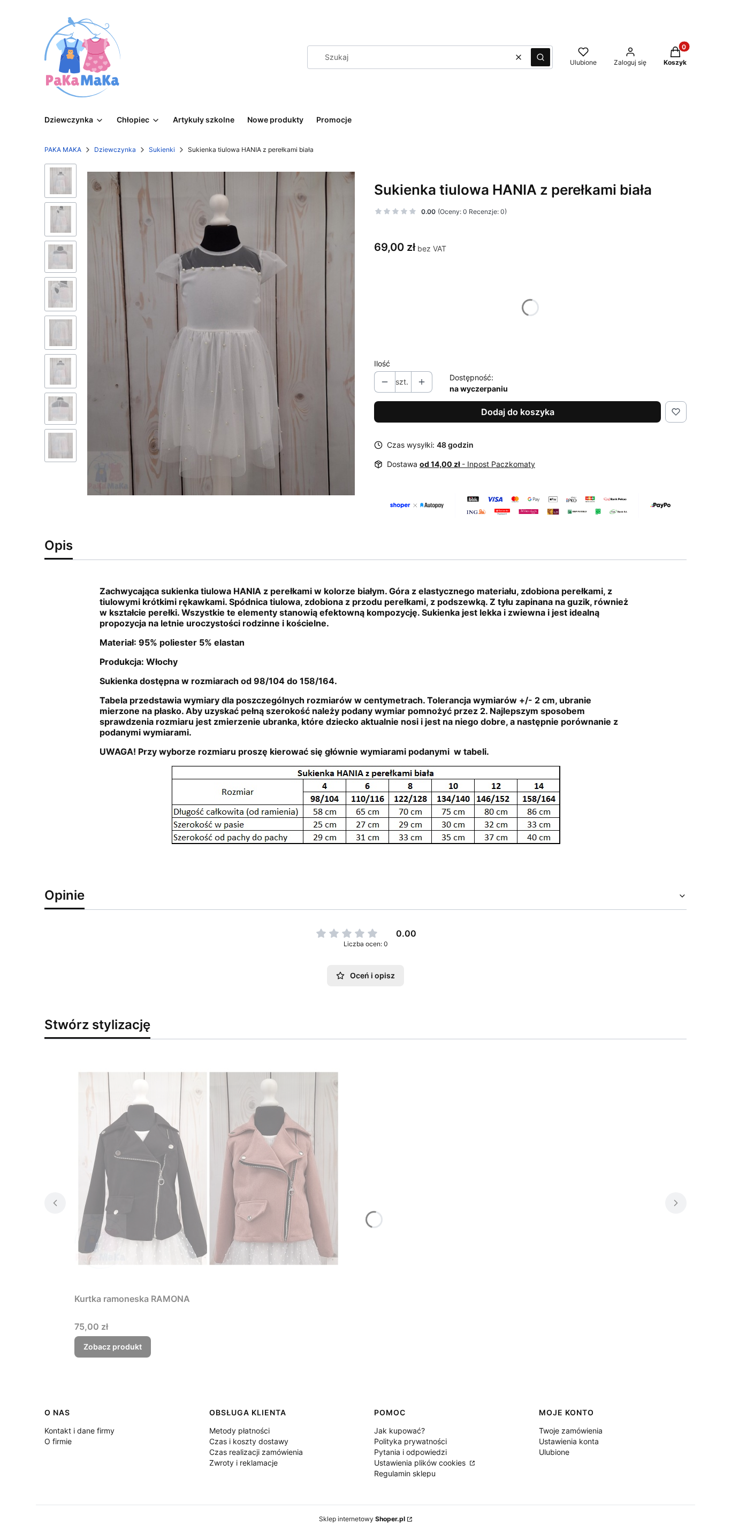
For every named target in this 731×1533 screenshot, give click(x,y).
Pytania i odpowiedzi (410, 1452)
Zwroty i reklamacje (243, 1462)
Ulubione (554, 1452)
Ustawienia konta (569, 1441)
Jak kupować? (399, 1430)
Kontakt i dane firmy (79, 1430)
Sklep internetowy (362, 1519)
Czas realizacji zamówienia (256, 1452)
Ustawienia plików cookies (421, 1462)
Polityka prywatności (410, 1441)
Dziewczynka (115, 149)
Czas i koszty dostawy (248, 1441)
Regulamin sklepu (405, 1473)
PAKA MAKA (62, 149)
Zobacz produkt (112, 1346)
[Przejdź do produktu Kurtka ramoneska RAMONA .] (208, 1168)
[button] (540, 57)
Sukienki (162, 149)
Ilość (382, 363)
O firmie (58, 1441)
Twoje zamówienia (571, 1430)
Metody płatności (239, 1430)
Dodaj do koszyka (517, 412)
